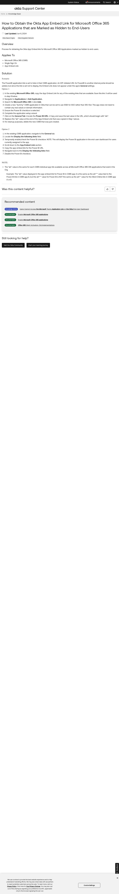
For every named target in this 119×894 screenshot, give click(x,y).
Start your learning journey (38, 245)
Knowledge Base (14, 14)
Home (3, 14)
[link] (54, 209)
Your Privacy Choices (33, 886)
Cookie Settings (89, 885)
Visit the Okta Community (13, 245)
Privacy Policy (11, 886)
